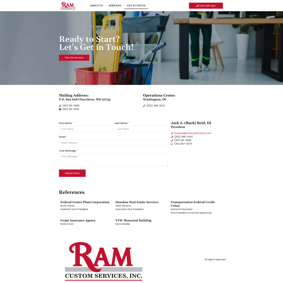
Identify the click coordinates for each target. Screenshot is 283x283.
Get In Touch (136, 5)
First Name (65, 123)
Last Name (121, 123)
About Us (96, 5)
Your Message (67, 150)
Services (115, 5)
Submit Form (72, 173)
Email (62, 137)
